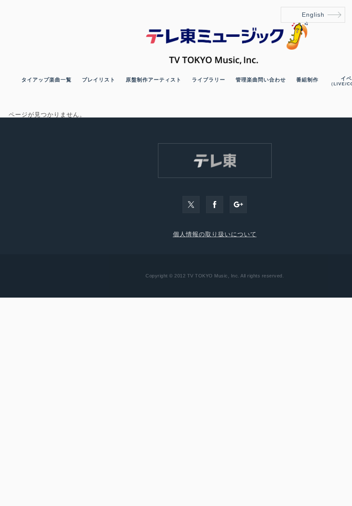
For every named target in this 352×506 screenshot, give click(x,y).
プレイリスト (98, 79)
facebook (214, 204)
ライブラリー (208, 79)
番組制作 (307, 79)
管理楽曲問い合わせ (261, 79)
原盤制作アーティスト (154, 79)
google (238, 204)
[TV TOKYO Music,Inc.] (214, 62)
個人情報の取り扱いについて (215, 234)
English (313, 14)
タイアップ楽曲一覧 (46, 79)
